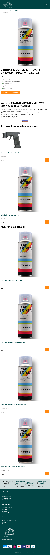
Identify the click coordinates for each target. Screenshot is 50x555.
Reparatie (4, 511)
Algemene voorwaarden (9, 520)
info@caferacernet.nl (8, 539)
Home (4, 11)
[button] (42, 5)
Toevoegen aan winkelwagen (10, 92)
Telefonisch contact (20, 482)
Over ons (4, 524)
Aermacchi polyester (8, 495)
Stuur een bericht (30, 483)
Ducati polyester (6, 500)
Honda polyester (6, 496)
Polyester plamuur (7, 512)
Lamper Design (31, 552)
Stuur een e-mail (42, 482)
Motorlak (4, 509)
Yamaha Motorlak (12, 11)
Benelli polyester (7, 498)
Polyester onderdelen (8, 507)
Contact (4, 522)
